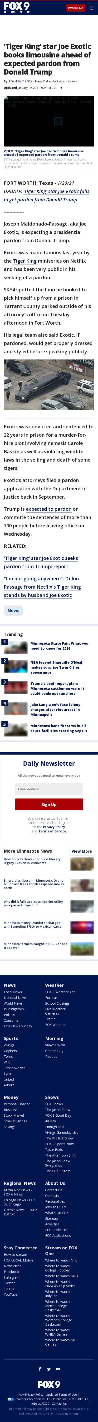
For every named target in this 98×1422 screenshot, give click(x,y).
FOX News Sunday (18, 1026)
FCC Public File (56, 1230)
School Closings (57, 1003)
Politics (9, 1014)
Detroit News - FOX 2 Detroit (20, 1212)
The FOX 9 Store (58, 1171)
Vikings (9, 1045)
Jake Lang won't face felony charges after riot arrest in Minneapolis (55, 709)
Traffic (50, 1019)
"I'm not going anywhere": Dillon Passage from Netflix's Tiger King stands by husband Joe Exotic (42, 586)
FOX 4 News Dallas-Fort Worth (47, 81)
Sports (11, 1038)
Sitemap (51, 1218)
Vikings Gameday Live (61, 1132)
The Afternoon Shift (60, 1155)
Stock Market (14, 1115)
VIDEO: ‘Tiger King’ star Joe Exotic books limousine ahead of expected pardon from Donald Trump (44, 153)
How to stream (15, 1254)
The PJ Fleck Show (59, 1138)
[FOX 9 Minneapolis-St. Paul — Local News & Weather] (17, 7)
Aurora (9, 1085)
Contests (52, 1195)
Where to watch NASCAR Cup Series (60, 1283)
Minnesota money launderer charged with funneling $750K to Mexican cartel (33, 925)
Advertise (52, 1224)
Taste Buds (54, 1149)
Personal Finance (17, 1104)
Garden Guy (54, 1051)
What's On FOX (57, 1212)
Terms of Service (52, 831)
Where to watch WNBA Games (57, 1332)
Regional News (20, 1183)
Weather (54, 985)
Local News (13, 992)
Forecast (52, 997)
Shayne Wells (55, 1045)
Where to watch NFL (61, 1260)
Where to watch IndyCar (57, 1293)
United (9, 1079)
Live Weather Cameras (55, 1011)
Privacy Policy (54, 827)
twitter (49, 1369)
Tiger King (25, 261)
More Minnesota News (28, 851)
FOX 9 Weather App (60, 992)
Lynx (7, 1073)
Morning (54, 1038)
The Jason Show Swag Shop (57, 1163)
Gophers (10, 1051)
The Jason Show (57, 1109)
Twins (8, 1056)
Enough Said (54, 1126)
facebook (40, 1369)
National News (15, 997)
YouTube (11, 1294)
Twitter (9, 1283)
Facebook (11, 1271)
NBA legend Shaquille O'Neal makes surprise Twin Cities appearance (56, 667)
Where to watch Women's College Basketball (58, 1320)
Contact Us (53, 1190)
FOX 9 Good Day (58, 1115)
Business (11, 1109)
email (58, 1369)
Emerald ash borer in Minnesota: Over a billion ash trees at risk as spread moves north (34, 884)
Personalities (55, 1201)
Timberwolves (14, 1068)
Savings (9, 1126)
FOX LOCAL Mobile (18, 1260)
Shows (52, 1097)
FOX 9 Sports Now (59, 1144)
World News (13, 1003)
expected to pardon (49, 509)
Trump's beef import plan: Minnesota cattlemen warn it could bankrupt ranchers (57, 688)
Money (11, 1097)
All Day (50, 1121)
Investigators (14, 1009)
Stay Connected (21, 1248)
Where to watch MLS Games (61, 1342)
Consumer (12, 1020)
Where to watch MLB (61, 1276)
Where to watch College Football (57, 1268)
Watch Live (75, 8)
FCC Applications (58, 1235)
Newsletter (12, 1266)
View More (82, 851)
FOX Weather (55, 1024)
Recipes (51, 1056)
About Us (55, 1183)
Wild (7, 1062)
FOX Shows (54, 1104)
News (73, 81)
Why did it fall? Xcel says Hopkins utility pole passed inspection (33, 903)
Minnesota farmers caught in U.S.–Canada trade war (35, 946)
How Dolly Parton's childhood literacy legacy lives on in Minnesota (32, 861)
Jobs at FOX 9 (55, 1207)
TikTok (9, 1288)
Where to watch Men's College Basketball (57, 1305)
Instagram (12, 1277)
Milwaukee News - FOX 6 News (18, 1192)
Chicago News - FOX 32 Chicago (19, 1202)
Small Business (15, 1121)
